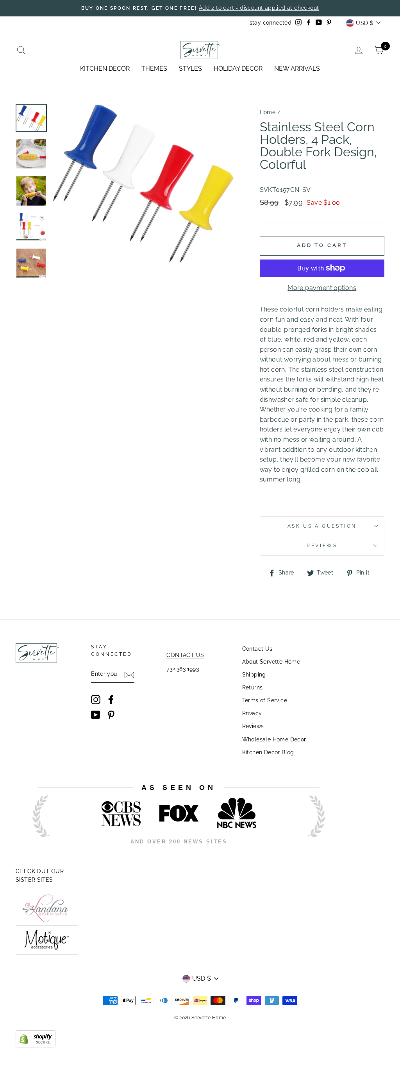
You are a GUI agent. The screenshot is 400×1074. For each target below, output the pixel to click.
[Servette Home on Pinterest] (111, 715)
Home (268, 112)
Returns (252, 687)
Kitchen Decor (105, 68)
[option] (200, 8)
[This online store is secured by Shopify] (35, 1045)
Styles (190, 68)
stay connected (271, 23)
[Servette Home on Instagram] (95, 699)
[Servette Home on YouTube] (95, 715)
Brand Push (308, 852)
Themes (154, 68)
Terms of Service (264, 700)
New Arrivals (297, 68)
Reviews (253, 726)
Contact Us (257, 649)
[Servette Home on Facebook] (111, 699)
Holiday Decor (238, 68)
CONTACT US (185, 655)
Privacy (252, 713)
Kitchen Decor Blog (268, 752)
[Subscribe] (129, 674)
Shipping (254, 674)
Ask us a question (322, 526)
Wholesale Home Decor (274, 739)
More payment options (322, 288)
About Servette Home (271, 662)
